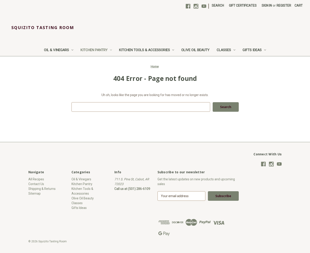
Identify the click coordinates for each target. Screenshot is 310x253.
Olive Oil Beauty (195, 50)
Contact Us (36, 184)
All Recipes (36, 179)
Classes (224, 50)
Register (284, 5)
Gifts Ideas (252, 50)
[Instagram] (196, 6)
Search (218, 5)
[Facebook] (188, 6)
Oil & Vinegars (56, 50)
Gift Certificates (243, 5)
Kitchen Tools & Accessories (144, 50)
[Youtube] (204, 6)
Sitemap (34, 193)
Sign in (267, 5)
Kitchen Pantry (94, 50)
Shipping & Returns (42, 189)
